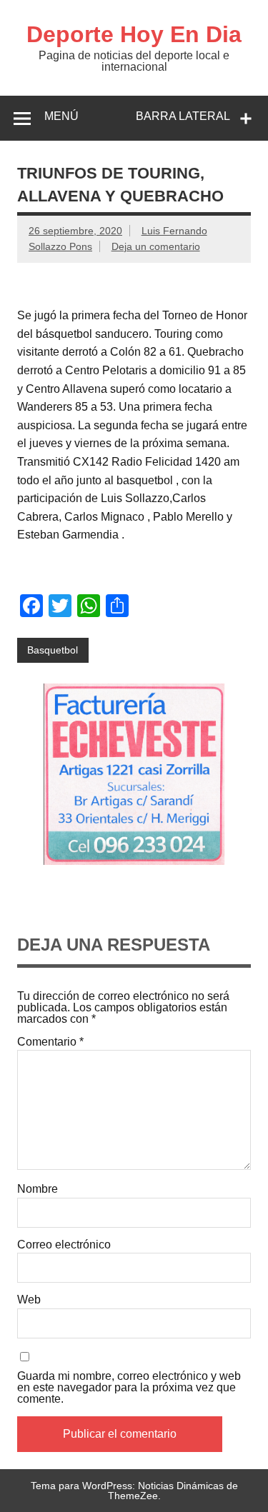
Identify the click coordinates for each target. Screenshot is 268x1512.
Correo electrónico (64, 1245)
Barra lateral (183, 116)
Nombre (37, 1189)
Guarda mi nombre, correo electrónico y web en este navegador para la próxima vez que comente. (129, 1388)
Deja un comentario (155, 246)
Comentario (50, 1042)
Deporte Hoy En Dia (134, 34)
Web (29, 1300)
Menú (61, 116)
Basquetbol (52, 650)
